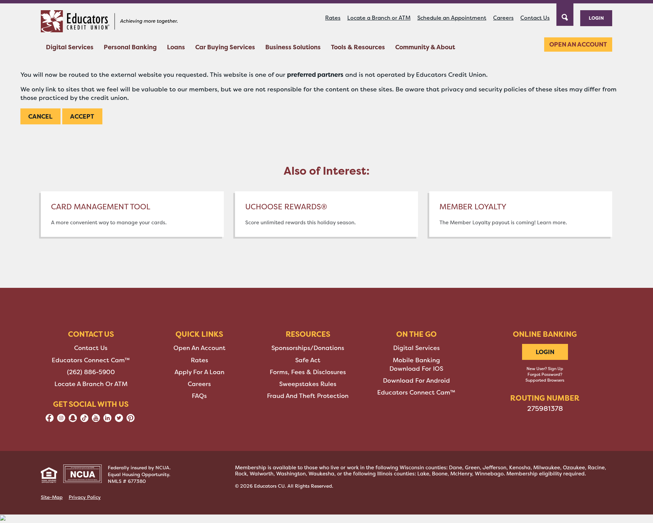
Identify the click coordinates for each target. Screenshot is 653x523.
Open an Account (578, 44)
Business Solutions (293, 47)
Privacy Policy (85, 497)
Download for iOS (416, 369)
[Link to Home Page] (109, 22)
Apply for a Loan (199, 372)
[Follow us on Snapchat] (73, 420)
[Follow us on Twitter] (119, 420)
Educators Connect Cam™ (91, 360)
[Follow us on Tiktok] (84, 420)
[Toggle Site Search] (564, 14)
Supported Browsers (544, 380)
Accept (82, 116)
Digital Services (70, 47)
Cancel (40, 116)
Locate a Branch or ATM (379, 17)
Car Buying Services (225, 47)
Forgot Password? (545, 374)
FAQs (199, 396)
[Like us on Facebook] (50, 420)
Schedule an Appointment (451, 17)
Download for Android (416, 381)
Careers (503, 17)
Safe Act (307, 360)
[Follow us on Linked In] (107, 420)
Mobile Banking (416, 360)
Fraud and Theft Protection (308, 396)
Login (596, 18)
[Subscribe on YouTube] (96, 420)
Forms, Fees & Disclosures (308, 372)
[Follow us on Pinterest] (131, 420)
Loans (176, 47)
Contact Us (535, 17)
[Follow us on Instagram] (61, 420)
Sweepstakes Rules (307, 384)
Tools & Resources (358, 47)
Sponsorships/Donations (307, 348)
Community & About (425, 47)
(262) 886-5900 (91, 372)
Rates (332, 17)
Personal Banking (130, 47)
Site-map (52, 497)
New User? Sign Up (544, 369)
